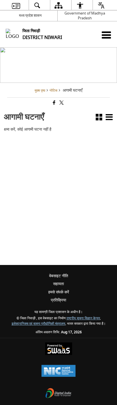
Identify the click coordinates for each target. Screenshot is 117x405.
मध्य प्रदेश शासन (30, 15)
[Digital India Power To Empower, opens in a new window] (58, 394)
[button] (99, 118)
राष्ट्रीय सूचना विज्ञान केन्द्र (83, 318)
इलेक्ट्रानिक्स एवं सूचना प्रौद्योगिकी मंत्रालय (38, 323)
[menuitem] (15, 5)
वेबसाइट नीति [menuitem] (58, 276)
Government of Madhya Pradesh (84, 16)
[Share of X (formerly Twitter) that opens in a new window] (61, 103)
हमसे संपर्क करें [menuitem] (58, 292)
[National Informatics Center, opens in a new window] (58, 372)
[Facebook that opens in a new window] (54, 103)
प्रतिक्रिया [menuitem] (58, 300)
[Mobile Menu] (106, 35)
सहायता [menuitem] (58, 284)
